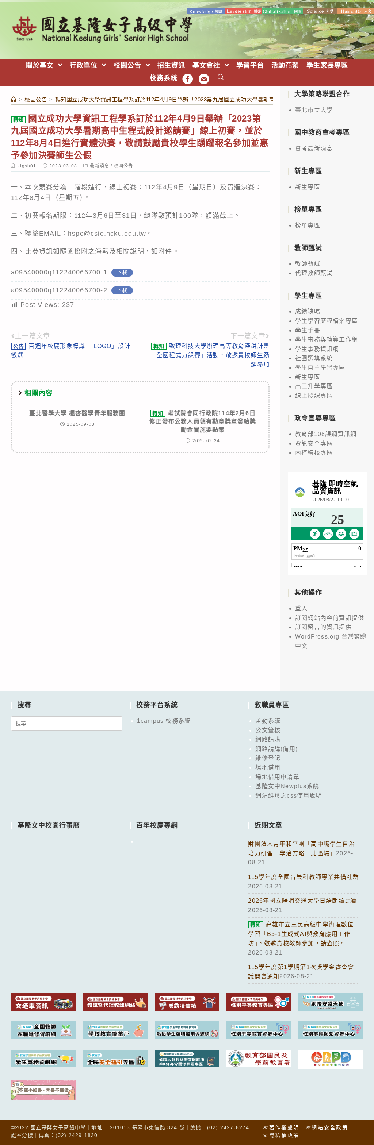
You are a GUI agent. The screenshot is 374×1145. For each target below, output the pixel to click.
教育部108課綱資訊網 (325, 434)
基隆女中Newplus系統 (287, 786)
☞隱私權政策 (281, 1135)
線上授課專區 (314, 396)
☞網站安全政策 (327, 1127)
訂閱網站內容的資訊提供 (329, 618)
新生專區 (307, 187)
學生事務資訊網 (317, 349)
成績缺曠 (307, 311)
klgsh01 (27, 166)
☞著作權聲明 (281, 1127)
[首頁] (14, 99)
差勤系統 (267, 721)
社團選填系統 (314, 358)
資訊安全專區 (314, 443)
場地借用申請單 (277, 777)
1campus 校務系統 (164, 721)
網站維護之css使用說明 (288, 796)
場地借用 (267, 767)
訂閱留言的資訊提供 (323, 627)
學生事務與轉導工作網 (326, 339)
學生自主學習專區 (320, 368)
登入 (301, 608)
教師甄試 (307, 264)
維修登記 (267, 758)
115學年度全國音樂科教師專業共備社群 (303, 877)
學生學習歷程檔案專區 (326, 321)
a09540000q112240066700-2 (59, 290)
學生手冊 (307, 330)
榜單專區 (307, 225)
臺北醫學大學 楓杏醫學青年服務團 (77, 413)
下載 (122, 272)
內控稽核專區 (314, 453)
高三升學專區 (314, 386)
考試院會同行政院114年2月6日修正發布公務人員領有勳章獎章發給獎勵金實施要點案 (202, 421)
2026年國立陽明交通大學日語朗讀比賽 (302, 901)
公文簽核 (267, 730)
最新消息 (99, 166)
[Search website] (221, 78)
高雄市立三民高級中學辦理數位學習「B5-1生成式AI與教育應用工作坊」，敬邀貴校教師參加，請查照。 (301, 933)
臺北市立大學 (314, 110)
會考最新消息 (314, 148)
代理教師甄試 (314, 273)
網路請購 (267, 739)
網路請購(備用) (276, 749)
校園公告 (123, 166)
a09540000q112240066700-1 (59, 272)
